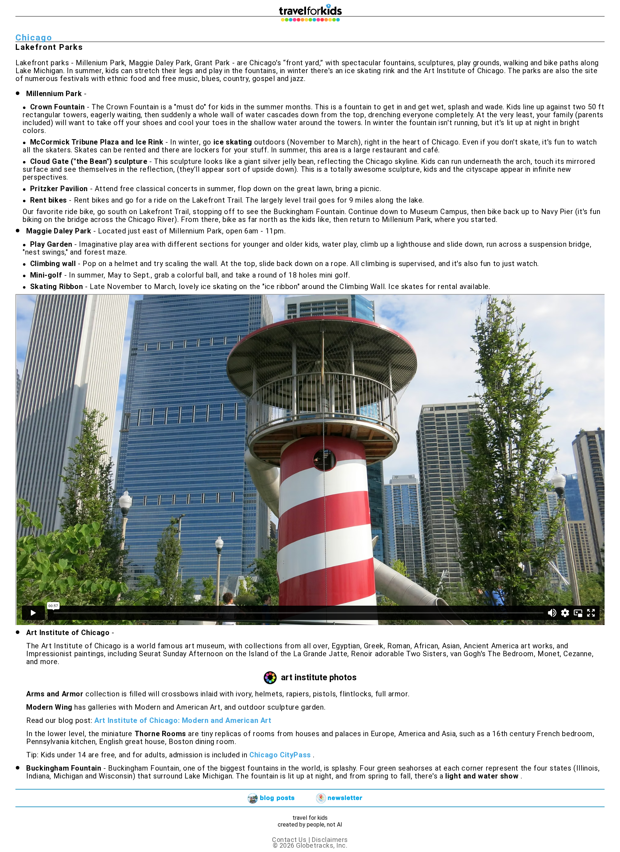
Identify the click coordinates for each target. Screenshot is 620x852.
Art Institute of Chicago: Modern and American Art (182, 720)
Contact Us (290, 839)
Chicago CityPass (281, 755)
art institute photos (319, 677)
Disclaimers (330, 839)
